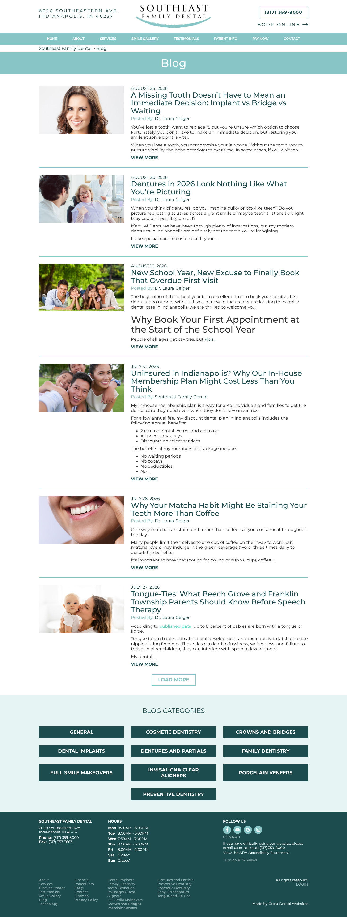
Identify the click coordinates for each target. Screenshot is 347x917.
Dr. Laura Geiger (172, 118)
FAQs (79, 888)
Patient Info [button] (225, 39)
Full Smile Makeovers (125, 900)
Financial (82, 880)
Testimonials (186, 39)
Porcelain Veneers (122, 908)
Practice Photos (52, 888)
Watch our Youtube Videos (237, 830)
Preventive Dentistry (174, 884)
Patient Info (84, 884)
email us (230, 847)
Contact (292, 39)
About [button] (78, 39)
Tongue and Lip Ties (173, 896)
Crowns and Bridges (124, 904)
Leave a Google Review (248, 830)
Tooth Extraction (121, 888)
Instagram (258, 830)
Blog (101, 48)
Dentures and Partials (175, 880)
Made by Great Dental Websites (280, 903)
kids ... (211, 339)
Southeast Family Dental (65, 48)
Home (52, 39)
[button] (174, 679)
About (44, 880)
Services (108, 39)
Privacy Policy (86, 900)
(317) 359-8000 (283, 12)
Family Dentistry (121, 884)
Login (302, 884)
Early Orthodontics (173, 892)
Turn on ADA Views (240, 860)
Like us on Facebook (227, 830)
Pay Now (261, 39)
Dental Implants (120, 880)
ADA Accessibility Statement (264, 852)
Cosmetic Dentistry (173, 888)
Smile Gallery (145, 39)
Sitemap (82, 896)
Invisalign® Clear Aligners (121, 894)
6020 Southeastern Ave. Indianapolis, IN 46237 (79, 13)
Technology (48, 904)
